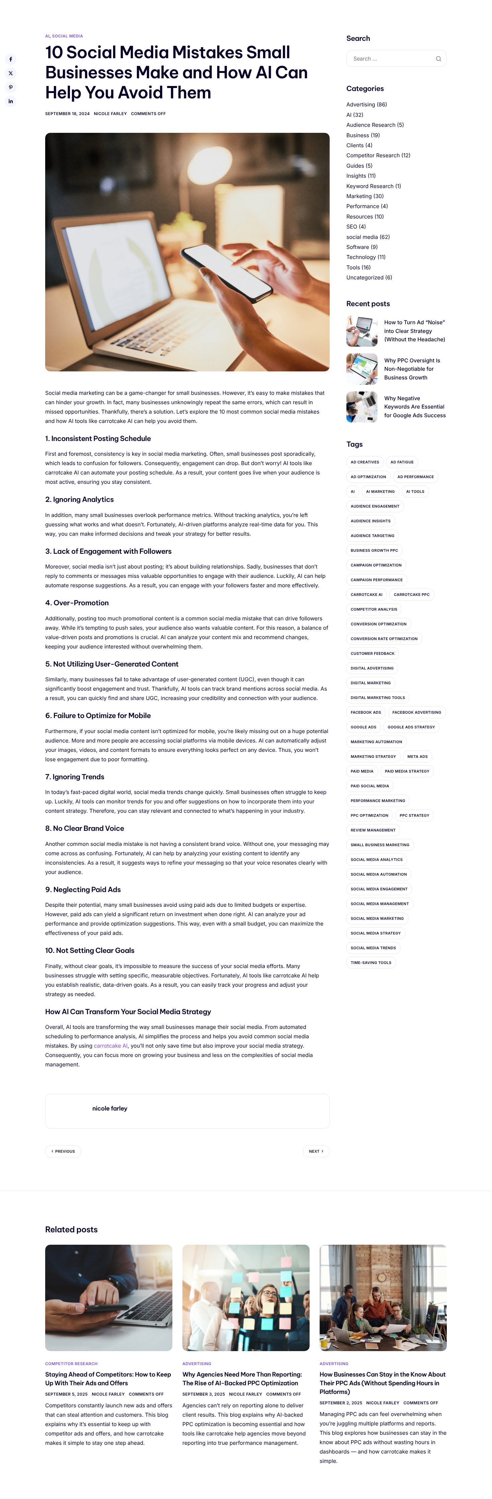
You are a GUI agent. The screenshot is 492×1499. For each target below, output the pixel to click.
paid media (362, 771)
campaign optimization (376, 565)
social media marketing (377, 918)
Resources (359, 216)
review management (373, 830)
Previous (65, 1151)
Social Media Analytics (377, 859)
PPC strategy (414, 815)
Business (357, 135)
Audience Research (371, 124)
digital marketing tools (378, 697)
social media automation (379, 874)
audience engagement (375, 506)
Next (314, 1151)
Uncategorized (365, 277)
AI (47, 35)
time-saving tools (371, 962)
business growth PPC (374, 550)
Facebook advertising (417, 712)
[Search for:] (396, 59)
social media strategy (376, 933)
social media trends (373, 948)
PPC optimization (369, 815)
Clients (355, 145)
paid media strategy (407, 771)
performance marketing (378, 800)
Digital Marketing (371, 683)
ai (353, 491)
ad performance (416, 476)
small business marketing (380, 845)
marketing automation (376, 741)
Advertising (360, 104)
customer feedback (373, 653)
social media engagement (379, 889)
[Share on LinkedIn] (10, 101)
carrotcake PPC (412, 594)
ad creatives (365, 462)
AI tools (415, 491)
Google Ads (364, 727)
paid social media (370, 786)
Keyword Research (370, 186)
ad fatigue (402, 462)
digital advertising (372, 668)
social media (67, 35)
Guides (355, 165)
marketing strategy (373, 756)
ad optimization (368, 476)
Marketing (359, 196)
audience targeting (373, 535)
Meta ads (418, 756)
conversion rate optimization (384, 638)
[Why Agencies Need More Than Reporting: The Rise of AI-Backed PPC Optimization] (246, 1297)
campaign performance (377, 580)
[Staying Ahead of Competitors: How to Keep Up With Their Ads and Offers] (108, 1297)
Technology (361, 257)
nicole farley (110, 113)
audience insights (371, 521)
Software (357, 247)
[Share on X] (10, 73)
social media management (380, 903)
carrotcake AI (111, 1045)
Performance (362, 206)
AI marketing (380, 491)
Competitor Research (373, 155)
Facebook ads (366, 712)
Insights (356, 175)
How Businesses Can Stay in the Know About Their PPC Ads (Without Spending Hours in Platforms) (383, 1383)
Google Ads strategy (411, 727)
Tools (353, 267)
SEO (351, 226)
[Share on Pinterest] (10, 87)
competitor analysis (374, 609)
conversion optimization (379, 624)
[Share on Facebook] (10, 59)
